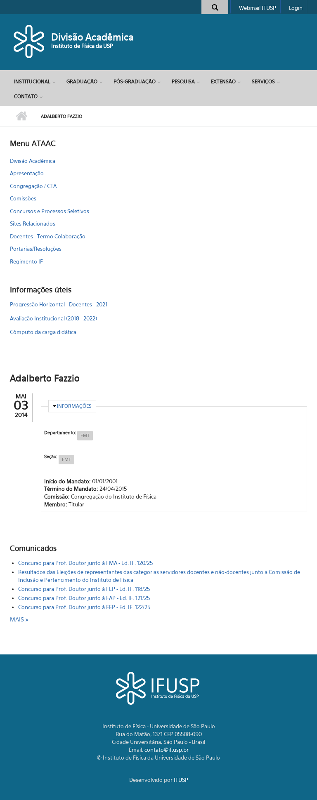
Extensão (223, 81)
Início (21, 116)
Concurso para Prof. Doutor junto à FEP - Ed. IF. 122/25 (84, 607)
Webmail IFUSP (257, 8)
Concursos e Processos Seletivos (49, 211)
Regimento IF (26, 261)
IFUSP (181, 779)
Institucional (32, 81)
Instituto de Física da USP (82, 45)
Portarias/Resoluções (36, 248)
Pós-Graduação (135, 81)
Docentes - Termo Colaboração (47, 236)
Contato (26, 96)
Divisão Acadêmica (92, 36)
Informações (74, 406)
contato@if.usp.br (166, 749)
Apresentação (27, 173)
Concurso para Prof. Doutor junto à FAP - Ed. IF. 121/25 (84, 598)
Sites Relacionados (32, 223)
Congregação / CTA (33, 186)
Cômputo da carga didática (43, 332)
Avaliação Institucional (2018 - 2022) (53, 318)
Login (296, 8)
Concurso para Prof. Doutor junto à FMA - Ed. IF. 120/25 (85, 563)
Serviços (263, 81)
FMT (85, 435)
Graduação (81, 81)
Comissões (23, 198)
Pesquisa (183, 81)
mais (18, 619)
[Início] (29, 41)
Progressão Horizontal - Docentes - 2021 (58, 304)
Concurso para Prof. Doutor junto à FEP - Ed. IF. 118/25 (84, 589)
